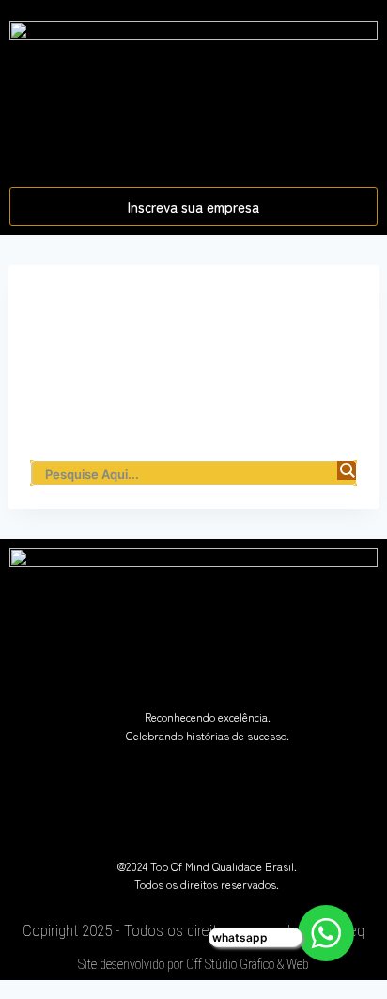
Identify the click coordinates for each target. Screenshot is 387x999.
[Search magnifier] (346, 470)
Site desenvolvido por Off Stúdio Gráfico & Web (193, 964)
